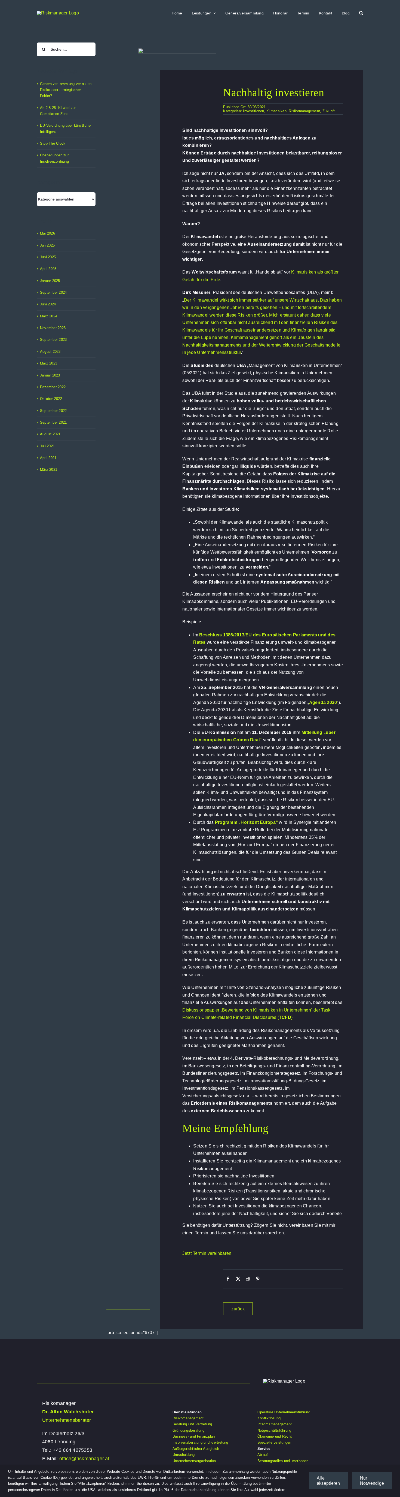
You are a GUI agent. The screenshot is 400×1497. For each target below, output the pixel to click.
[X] (238, 1279)
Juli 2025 (47, 245)
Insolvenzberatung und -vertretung (200, 1442)
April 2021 (48, 458)
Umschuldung (184, 1455)
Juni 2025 (48, 257)
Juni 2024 (48, 304)
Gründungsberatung (188, 1430)
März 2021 (48, 469)
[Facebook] (228, 1279)
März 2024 (48, 316)
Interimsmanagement (274, 1424)
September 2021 (53, 422)
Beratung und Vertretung (192, 1424)
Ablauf (262, 1455)
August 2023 (50, 352)
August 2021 (50, 434)
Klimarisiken (276, 111)
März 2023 (48, 363)
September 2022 (53, 411)
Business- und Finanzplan (194, 1436)
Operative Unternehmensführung (283, 1412)
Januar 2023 (50, 375)
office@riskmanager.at (84, 1458)
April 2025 (48, 269)
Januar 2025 (50, 281)
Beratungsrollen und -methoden (282, 1461)
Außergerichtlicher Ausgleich (196, 1449)
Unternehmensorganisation (194, 1461)
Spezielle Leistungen (274, 1442)
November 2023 (53, 328)
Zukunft (328, 111)
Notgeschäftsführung (274, 1430)
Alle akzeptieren (328, 1481)
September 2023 (53, 340)
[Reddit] (248, 1279)
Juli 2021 (47, 446)
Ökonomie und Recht (274, 1436)
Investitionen (253, 111)
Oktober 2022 (51, 399)
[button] (361, 13)
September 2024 (53, 292)
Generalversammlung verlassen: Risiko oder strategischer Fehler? (66, 90)
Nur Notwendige (372, 1481)
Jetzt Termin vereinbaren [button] (206, 1253)
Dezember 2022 (53, 387)
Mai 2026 (47, 233)
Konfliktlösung (269, 1418)
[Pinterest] (258, 1279)
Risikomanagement (304, 111)
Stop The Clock (52, 143)
